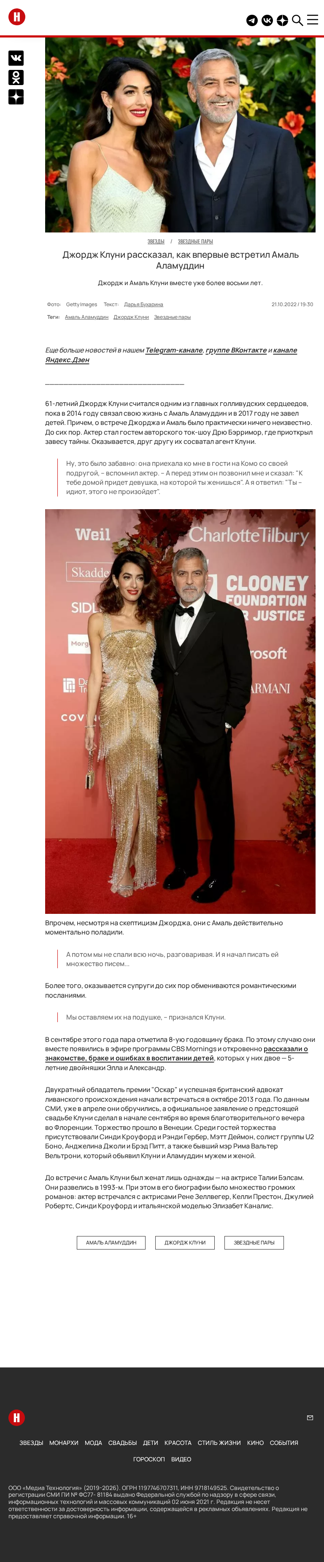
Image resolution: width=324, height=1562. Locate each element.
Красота (178, 1443)
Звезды (31, 1443)
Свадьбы (122, 1443)
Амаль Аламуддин (86, 316)
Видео (181, 1459)
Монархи (63, 1443)
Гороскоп (149, 1459)
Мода (93, 1443)
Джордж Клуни (131, 316)
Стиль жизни (219, 1443)
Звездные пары (172, 316)
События (284, 1443)
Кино (255, 1443)
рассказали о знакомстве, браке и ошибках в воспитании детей (176, 1053)
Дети (150, 1443)
